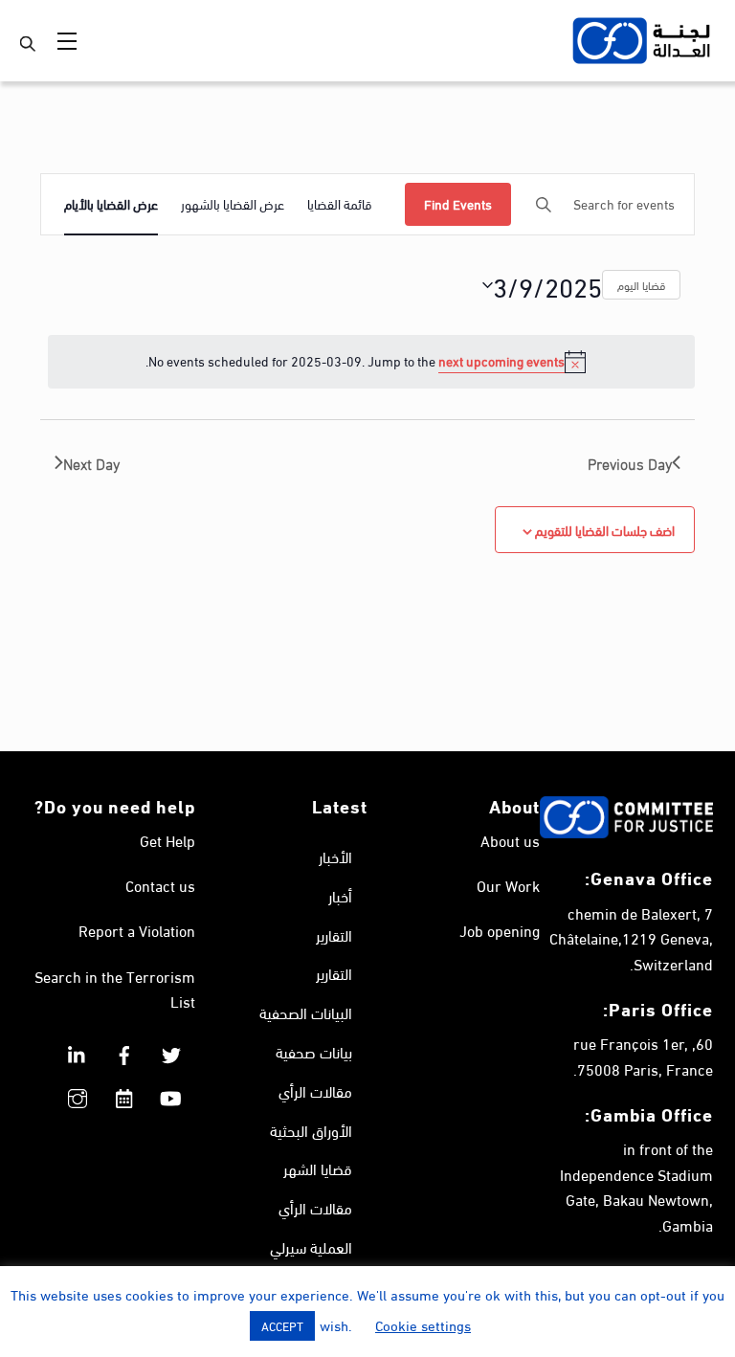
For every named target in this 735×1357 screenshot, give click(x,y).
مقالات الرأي (315, 1090)
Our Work (508, 885)
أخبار (340, 895)
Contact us (160, 885)
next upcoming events (501, 360)
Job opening (499, 930)
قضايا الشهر (317, 1168)
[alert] (371, 362)
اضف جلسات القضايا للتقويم (605, 530)
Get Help (167, 840)
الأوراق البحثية (311, 1130)
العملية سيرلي (311, 1246)
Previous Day (630, 463)
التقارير (334, 934)
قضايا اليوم (641, 284)
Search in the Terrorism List (114, 988)
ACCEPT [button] (282, 1325)
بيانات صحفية (314, 1051)
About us (510, 840)
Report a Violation (136, 930)
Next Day (91, 463)
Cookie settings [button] (423, 1324)
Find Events (458, 203)
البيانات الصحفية (305, 1012)
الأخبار (335, 856)
